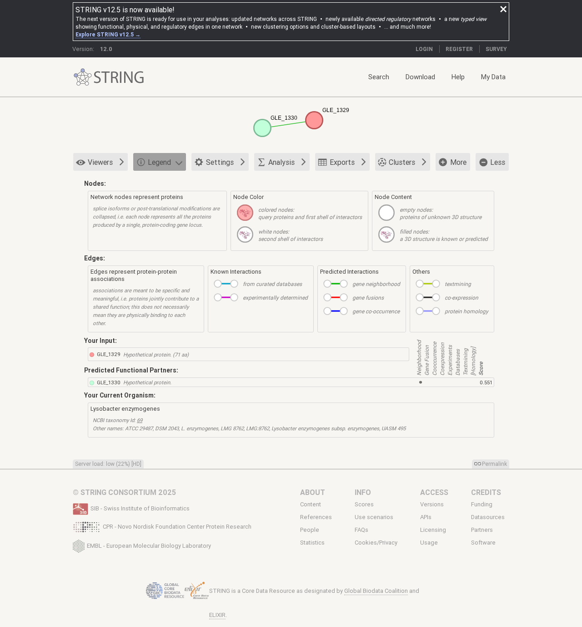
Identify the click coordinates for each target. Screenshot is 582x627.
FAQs (361, 530)
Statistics (312, 542)
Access (434, 492)
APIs (425, 517)
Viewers (100, 162)
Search (378, 76)
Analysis (281, 162)
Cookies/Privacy (376, 542)
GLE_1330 (108, 382)
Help (458, 76)
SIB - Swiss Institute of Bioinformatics (140, 508)
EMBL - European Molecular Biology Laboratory (149, 545)
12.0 (106, 49)
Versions (432, 504)
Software (483, 542)
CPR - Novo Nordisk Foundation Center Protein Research (177, 526)
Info (363, 492)
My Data (493, 76)
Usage (429, 542)
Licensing (433, 530)
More (458, 162)
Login (424, 49)
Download (420, 76)
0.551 (486, 382)
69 (139, 420)
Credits (486, 492)
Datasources (488, 517)
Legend (159, 162)
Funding (481, 504)
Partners (482, 530)
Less (497, 162)
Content (310, 504)
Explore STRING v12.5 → (107, 34)
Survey (496, 49)
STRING (83, 77)
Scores (364, 504)
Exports (342, 162)
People (309, 530)
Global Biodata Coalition (376, 591)
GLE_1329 (108, 354)
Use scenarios (374, 517)
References (316, 517)
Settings (220, 162)
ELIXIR (217, 615)
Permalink (494, 463)
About (312, 492)
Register (459, 49)
